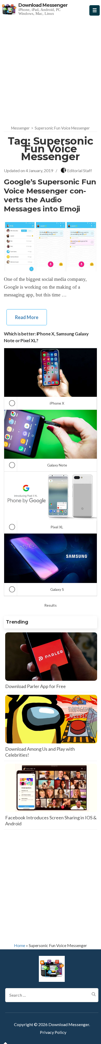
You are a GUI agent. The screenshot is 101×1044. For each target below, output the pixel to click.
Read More (26, 317)
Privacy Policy (53, 1032)
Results (50, 605)
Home (19, 945)
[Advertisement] (50, 69)
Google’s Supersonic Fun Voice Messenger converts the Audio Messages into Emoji (50, 195)
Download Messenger (43, 5)
